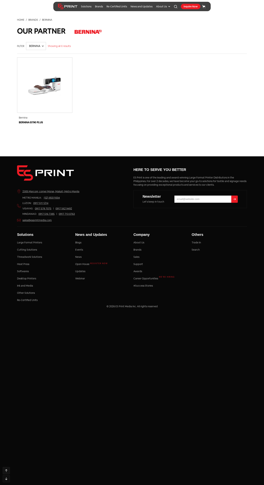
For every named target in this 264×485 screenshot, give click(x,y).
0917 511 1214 (40, 203)
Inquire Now (191, 6)
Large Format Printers (29, 242)
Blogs (78, 242)
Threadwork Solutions (29, 257)
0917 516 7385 (46, 214)
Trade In (196, 242)
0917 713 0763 (67, 214)
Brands (99, 6)
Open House (91, 264)
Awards (137, 271)
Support (138, 264)
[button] (163, 6)
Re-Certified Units (116, 6)
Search (196, 249)
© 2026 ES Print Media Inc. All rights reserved (132, 306)
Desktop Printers (26, 278)
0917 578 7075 (43, 208)
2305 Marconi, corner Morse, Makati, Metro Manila (50, 191)
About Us (161, 6)
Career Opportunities (154, 278)
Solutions (86, 6)
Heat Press (23, 264)
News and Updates (141, 6)
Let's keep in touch (153, 201)
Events (79, 249)
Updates (80, 271)
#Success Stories (143, 285)
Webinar (80, 278)
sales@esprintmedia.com (37, 220)
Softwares (23, 271)
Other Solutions (26, 292)
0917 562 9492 (63, 208)
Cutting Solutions (27, 249)
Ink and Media (25, 285)
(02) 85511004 (52, 197)
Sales (136, 257)
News (78, 257)
